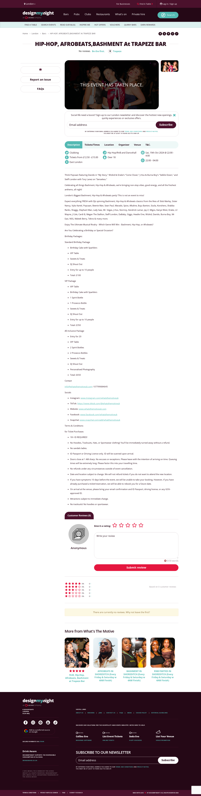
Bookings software (84, 740)
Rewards (91, 713)
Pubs (77, 14)
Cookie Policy (141, 713)
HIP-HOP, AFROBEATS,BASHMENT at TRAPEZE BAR (72, 33)
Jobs (100, 713)
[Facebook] (26, 722)
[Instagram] (33, 722)
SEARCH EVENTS (48, 24)
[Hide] (174, 115)
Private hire (138, 14)
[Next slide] (172, 659)
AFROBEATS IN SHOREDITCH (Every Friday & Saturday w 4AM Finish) (105, 676)
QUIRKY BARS (130, 24)
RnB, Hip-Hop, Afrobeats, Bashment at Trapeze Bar (76, 678)
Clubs (88, 14)
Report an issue (40, 79)
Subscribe (166, 124)
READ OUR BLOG (67, 24)
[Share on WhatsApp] (172, 33)
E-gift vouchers (135, 740)
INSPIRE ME (85, 24)
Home (25, 33)
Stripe (41, 741)
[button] (102, 583)
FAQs (40, 89)
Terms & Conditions (30, 793)
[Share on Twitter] (164, 33)
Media (129, 713)
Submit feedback (76, 793)
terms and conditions (133, 131)
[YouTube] (48, 722)
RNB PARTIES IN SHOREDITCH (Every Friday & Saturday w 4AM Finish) (163, 676)
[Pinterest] (40, 722)
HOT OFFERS (100, 24)
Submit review (136, 567)
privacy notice (152, 131)
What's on (121, 14)
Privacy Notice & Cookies (49, 793)
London (35, 33)
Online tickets (108, 740)
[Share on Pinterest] (168, 33)
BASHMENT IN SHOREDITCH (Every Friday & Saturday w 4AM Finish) (134, 676)
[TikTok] (55, 722)
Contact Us (110, 713)
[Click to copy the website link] (176, 33)
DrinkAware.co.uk (30, 760)
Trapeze (117, 51)
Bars (66, 14)
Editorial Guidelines (159, 713)
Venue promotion (163, 740)
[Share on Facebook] (160, 33)
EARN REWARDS (148, 24)
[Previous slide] (70, 659)
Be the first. (98, 51)
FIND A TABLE (31, 24)
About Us (79, 713)
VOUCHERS (115, 24)
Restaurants (103, 14)
